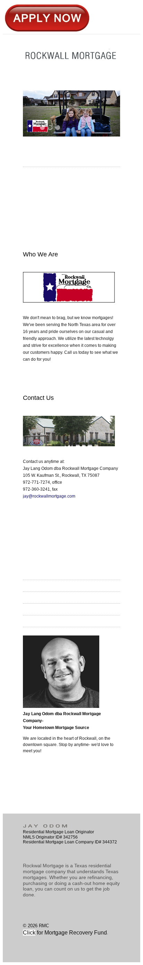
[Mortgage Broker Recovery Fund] (36, 933)
